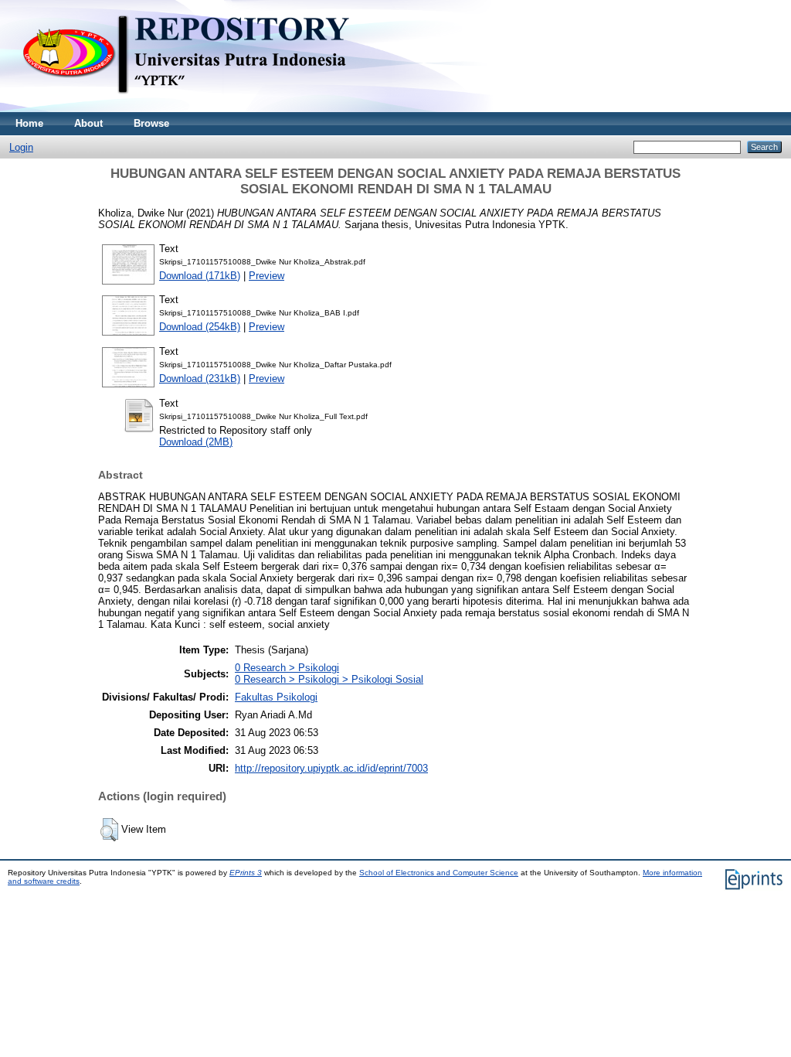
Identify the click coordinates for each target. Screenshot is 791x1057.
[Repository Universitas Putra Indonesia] (201, 108)
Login (21, 147)
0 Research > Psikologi (287, 667)
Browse (151, 123)
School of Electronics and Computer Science (438, 872)
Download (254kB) (199, 326)
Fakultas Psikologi (276, 697)
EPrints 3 (245, 872)
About (88, 123)
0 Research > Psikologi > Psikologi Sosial (329, 679)
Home (29, 123)
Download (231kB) (199, 378)
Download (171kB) (199, 275)
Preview (266, 275)
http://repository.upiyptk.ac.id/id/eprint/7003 (331, 768)
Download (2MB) (196, 442)
